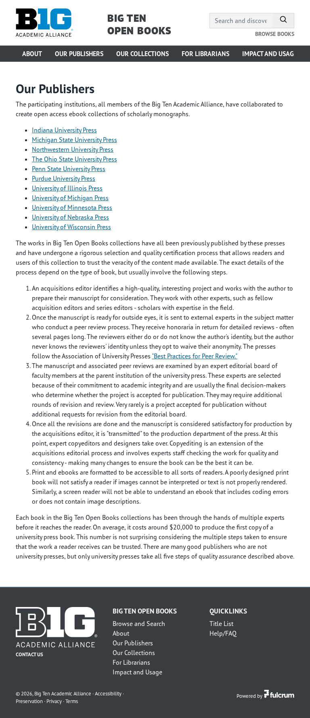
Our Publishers (79, 54)
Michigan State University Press (74, 140)
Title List (221, 624)
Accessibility (108, 693)
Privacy (54, 701)
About (32, 54)
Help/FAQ (223, 633)
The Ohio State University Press (74, 159)
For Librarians (205, 54)
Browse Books (274, 34)
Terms (71, 701)
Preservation (29, 701)
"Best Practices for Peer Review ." (194, 356)
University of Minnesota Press (72, 207)
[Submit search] (283, 20)
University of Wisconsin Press (71, 227)
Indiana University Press (64, 130)
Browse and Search (139, 624)
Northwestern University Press (72, 149)
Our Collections (142, 54)
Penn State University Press (68, 169)
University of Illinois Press (67, 188)
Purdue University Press (63, 178)
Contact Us (29, 654)
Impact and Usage (269, 54)
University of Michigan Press (70, 198)
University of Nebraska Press (70, 217)
